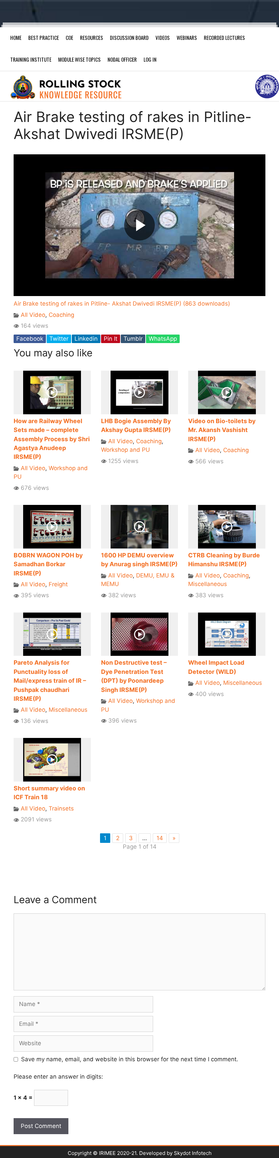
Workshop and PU (125, 449)
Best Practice (43, 37)
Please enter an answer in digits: (58, 1076)
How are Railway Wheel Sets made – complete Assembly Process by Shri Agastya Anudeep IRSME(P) (52, 439)
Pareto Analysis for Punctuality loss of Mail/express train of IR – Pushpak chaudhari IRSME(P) (50, 680)
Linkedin (86, 338)
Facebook (29, 338)
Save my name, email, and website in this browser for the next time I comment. (129, 1059)
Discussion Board (129, 37)
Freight (58, 584)
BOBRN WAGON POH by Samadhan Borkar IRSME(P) (48, 564)
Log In (150, 59)
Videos (162, 37)
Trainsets (61, 808)
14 (160, 838)
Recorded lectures (224, 37)
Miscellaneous (207, 584)
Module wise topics (79, 59)
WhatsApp (163, 338)
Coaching (61, 314)
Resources (91, 37)
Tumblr (133, 338)
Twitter (58, 338)
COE (69, 37)
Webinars (187, 37)
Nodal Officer (122, 59)
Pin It (110, 338)
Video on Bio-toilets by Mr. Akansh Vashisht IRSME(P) (222, 430)
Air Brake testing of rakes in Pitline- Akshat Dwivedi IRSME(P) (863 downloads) (122, 303)
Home (15, 37)
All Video (33, 314)
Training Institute (30, 59)
